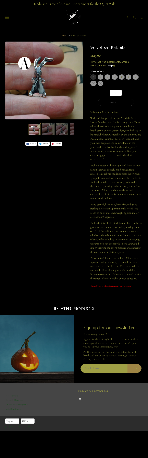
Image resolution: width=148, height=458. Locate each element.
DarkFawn (14, 427)
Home (64, 35)
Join (134, 368)
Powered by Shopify (26, 427)
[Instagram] (79, 399)
